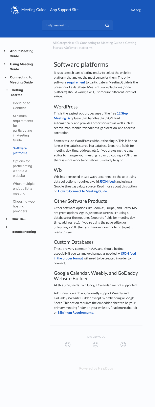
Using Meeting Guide (21, 66)
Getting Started (17, 92)
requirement (76, 82)
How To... (18, 219)
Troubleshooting (23, 232)
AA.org (136, 10)
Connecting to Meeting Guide (21, 79)
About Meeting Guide (22, 53)
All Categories (63, 43)
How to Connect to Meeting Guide (82, 191)
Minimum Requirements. (75, 312)
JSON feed (107, 181)
